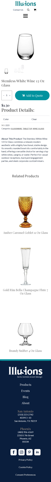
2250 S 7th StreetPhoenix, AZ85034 (25, 438)
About (25, 403)
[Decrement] (3, 95)
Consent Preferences (25, 474)
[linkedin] (37, 452)
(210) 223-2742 (25, 414)
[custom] (29, 452)
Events (25, 391)
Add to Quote (34, 95)
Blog (25, 397)
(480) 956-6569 (25, 432)
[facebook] (13, 452)
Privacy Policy (25, 459)
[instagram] (21, 452)
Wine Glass (38, 129)
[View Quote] (35, 10)
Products (25, 384)
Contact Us (18, 10)
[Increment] (9, 95)
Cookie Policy (25, 467)
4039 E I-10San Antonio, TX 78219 (25, 419)
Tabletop (27, 129)
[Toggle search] (28, 10)
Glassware (16, 129)
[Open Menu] (25, 16)
